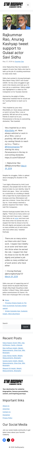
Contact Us (7, 412)
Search (5, 323)
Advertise (6, 409)
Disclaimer (6, 415)
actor (16, 218)
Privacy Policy (7, 418)
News (7, 300)
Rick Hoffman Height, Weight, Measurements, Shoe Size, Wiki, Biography (14, 350)
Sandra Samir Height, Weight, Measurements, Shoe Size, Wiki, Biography (14, 363)
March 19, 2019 (11, 276)
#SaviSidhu (9, 130)
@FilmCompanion (12, 147)
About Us (6, 406)
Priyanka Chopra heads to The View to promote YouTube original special (14, 305)
